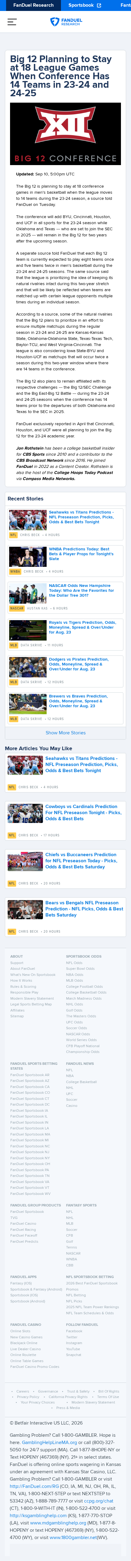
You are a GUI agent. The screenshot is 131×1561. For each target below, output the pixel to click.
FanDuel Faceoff (23, 1236)
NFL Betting (76, 1295)
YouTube (73, 1349)
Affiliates (17, 1010)
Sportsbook (81, 5)
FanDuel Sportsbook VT (29, 1188)
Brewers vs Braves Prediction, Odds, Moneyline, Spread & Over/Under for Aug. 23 (78, 701)
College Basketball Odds (86, 992)
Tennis (71, 1247)
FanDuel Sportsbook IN (29, 1123)
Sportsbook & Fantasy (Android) (36, 1289)
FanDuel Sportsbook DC (30, 1105)
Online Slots (20, 1331)
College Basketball (81, 1082)
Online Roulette (23, 1355)
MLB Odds (74, 981)
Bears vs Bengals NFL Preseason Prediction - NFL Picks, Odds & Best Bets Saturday (84, 909)
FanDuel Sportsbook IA (29, 1111)
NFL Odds (74, 963)
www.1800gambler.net (73, 1537)
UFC (69, 1094)
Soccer (71, 1100)
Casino (71, 1106)
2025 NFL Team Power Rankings (92, 1307)
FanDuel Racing (23, 1230)
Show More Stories (66, 733)
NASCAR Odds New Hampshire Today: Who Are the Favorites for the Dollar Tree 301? (81, 591)
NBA (70, 1076)
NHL (69, 1088)
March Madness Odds (84, 999)
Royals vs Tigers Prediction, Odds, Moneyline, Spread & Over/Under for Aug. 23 (82, 627)
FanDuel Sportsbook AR (29, 1075)
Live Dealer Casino (25, 1349)
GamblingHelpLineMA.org (50, 1442)
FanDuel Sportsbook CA (30, 1087)
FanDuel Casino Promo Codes (34, 1367)
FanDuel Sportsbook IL (29, 1116)
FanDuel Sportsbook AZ (29, 1081)
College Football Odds (84, 987)
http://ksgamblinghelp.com (38, 1515)
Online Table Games (27, 1361)
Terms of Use (108, 1397)
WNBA (15, 572)
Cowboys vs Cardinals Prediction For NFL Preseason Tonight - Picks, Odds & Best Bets (83, 812)
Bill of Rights (108, 1391)
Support (16, 963)
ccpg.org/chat (98, 1501)
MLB (13, 645)
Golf (69, 1242)
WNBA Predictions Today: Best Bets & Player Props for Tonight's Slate (81, 554)
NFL (13, 535)
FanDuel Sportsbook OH (30, 1164)
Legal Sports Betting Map (31, 1004)
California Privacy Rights (68, 1397)
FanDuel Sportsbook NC (30, 1146)
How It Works (21, 981)
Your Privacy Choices (38, 1402)
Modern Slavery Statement (32, 999)
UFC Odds (74, 1022)
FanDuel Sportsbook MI (29, 1140)
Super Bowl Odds (80, 969)
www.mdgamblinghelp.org (58, 1523)
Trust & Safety (78, 1391)
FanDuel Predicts (24, 1242)
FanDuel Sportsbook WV (30, 1194)
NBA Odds (74, 975)
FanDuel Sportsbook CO (30, 1093)
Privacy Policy (28, 1397)
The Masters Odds (81, 1016)
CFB (69, 1236)
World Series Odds (81, 1040)
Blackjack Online (23, 1343)
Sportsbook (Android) (27, 1301)
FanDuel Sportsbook (27, 1212)
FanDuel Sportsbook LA (29, 1128)
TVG (14, 1218)
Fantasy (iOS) (21, 1283)
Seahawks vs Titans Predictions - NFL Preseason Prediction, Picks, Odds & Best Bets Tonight (81, 517)
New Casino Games (26, 1337)
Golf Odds (74, 1010)
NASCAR (16, 608)
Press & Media (68, 1408)
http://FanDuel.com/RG (35, 1486)
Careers (22, 1391)
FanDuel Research (33, 5)
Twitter (71, 1337)
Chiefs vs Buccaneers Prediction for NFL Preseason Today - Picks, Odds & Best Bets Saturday (81, 861)
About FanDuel (22, 969)
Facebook (74, 1331)
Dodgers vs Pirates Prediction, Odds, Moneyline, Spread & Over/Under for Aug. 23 (79, 664)
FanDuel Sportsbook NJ (29, 1152)
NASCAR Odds (78, 1034)
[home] (66, 21)
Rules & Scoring (23, 987)
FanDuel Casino (23, 1224)
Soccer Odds (76, 1028)
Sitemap (17, 1016)
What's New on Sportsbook (32, 975)
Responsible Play (24, 992)
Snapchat (73, 1355)
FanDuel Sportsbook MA (30, 1134)
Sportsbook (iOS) (24, 1295)
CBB (69, 1265)
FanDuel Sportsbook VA (29, 1182)
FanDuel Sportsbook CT (29, 1099)
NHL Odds (74, 1004)
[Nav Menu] (12, 22)
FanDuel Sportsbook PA (29, 1170)
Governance (48, 1391)
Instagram (74, 1343)
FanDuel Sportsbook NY (30, 1158)
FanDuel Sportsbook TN (30, 1176)
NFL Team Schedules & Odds (90, 1313)
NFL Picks (74, 1301)
